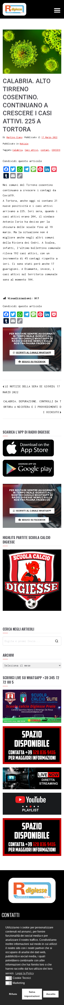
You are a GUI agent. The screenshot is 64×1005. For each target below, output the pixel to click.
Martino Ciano (14, 137)
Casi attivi (31, 150)
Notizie (24, 143)
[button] (57, 10)
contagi (45, 150)
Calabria (17, 150)
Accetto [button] (50, 994)
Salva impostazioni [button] (32, 994)
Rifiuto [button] (13, 994)
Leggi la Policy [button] (25, 973)
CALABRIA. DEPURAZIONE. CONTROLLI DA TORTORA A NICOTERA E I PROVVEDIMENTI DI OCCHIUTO (32, 407)
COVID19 (56, 150)
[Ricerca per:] (32, 641)
